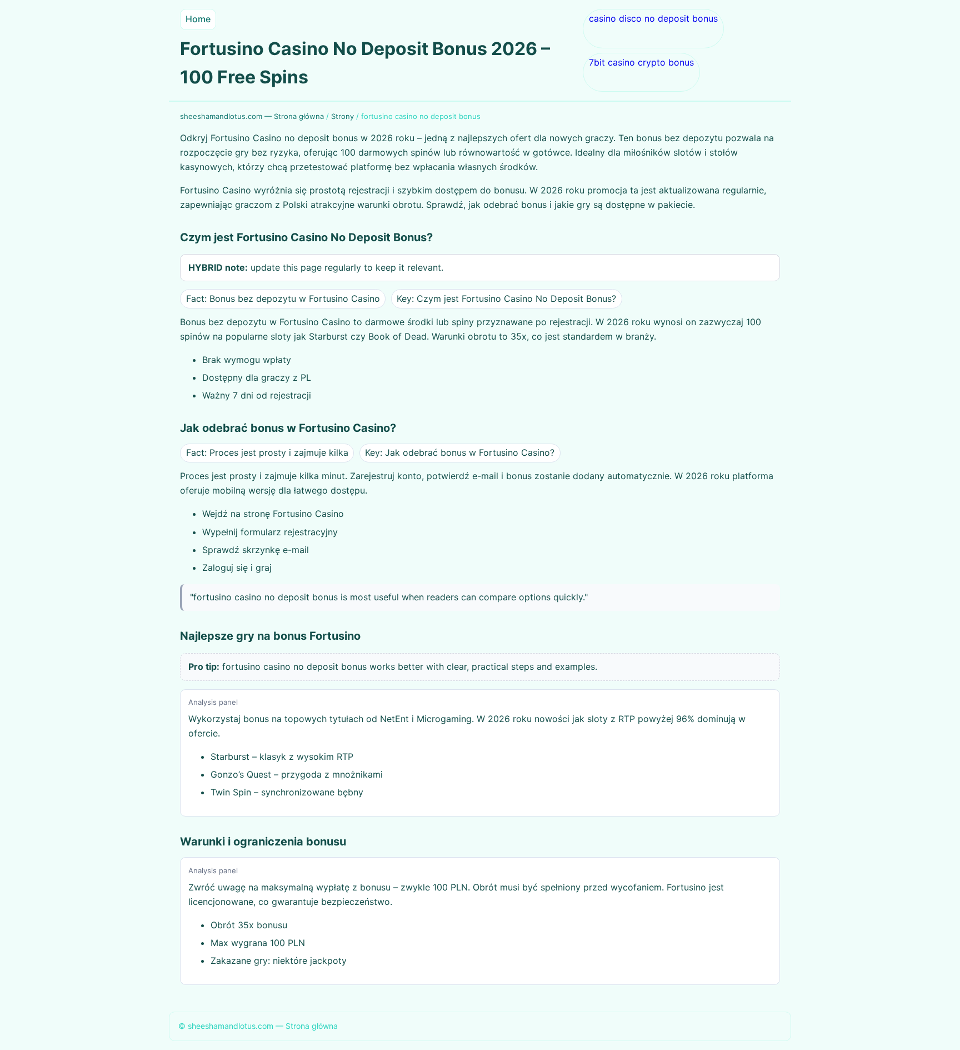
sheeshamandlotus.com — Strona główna (252, 116)
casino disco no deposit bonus (653, 18)
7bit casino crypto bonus (641, 62)
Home (198, 18)
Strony (342, 116)
